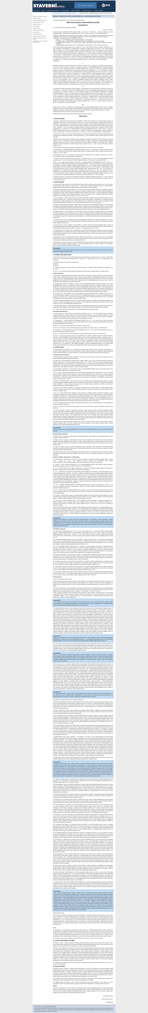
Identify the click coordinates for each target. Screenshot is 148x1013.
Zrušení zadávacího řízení (38, 30)
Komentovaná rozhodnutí (53, 10)
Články (43, 10)
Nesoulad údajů (36, 26)
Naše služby (36, 10)
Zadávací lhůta (36, 32)
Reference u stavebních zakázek (40, 16)
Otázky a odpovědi (75, 10)
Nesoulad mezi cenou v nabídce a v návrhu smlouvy (40, 42)
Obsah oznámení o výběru (38, 22)
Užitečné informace (87, 10)
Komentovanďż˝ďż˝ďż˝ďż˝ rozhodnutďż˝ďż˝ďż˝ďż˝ (64, 13)
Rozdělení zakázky (37, 24)
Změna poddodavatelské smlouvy (40, 20)
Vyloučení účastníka (37, 34)
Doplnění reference (37, 18)
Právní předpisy (65, 10)
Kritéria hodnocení (37, 28)
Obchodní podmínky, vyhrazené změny (39, 39)
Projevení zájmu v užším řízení (39, 36)
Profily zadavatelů (98, 10)
